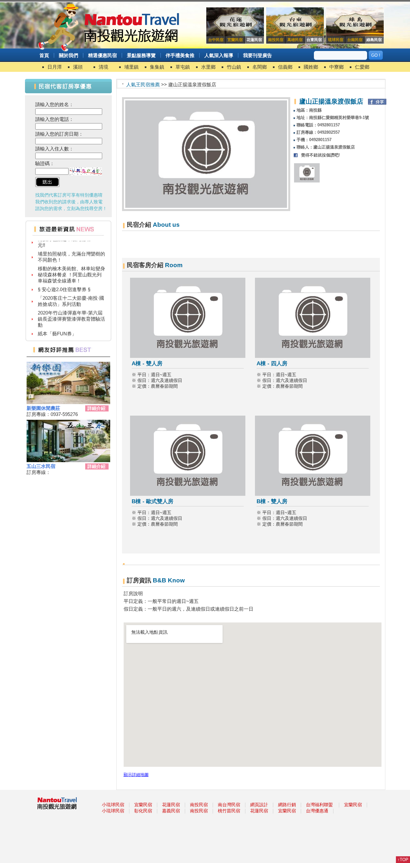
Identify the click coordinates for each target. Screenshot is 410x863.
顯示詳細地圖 (136, 775)
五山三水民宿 (41, 466)
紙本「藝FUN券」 (57, 328)
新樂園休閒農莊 (43, 408)
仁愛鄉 (362, 67)
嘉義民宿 (171, 810)
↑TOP (403, 859)
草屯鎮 (183, 67)
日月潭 (54, 67)
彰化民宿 (143, 810)
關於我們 (68, 55)
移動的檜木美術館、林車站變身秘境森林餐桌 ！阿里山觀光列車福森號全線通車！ (71, 269)
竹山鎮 (234, 67)
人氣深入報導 (218, 55)
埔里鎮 (131, 67)
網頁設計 (259, 804)
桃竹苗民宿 (229, 810)
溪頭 (78, 67)
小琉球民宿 (113, 804)
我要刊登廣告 (257, 55)
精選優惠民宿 (102, 55)
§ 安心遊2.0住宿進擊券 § (64, 284)
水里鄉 (208, 67)
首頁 (44, 55)
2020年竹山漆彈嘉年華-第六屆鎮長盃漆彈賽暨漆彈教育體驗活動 (71, 313)
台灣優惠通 (317, 810)
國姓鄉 (311, 67)
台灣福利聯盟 (319, 804)
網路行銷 (287, 804)
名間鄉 (259, 67)
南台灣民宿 (229, 804)
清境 (103, 67)
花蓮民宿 (171, 804)
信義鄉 (285, 67)
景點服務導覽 (141, 55)
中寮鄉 (336, 67)
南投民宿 (199, 804)
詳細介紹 (96, 408)
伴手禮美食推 (180, 55)
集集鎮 (157, 67)
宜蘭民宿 (143, 804)
